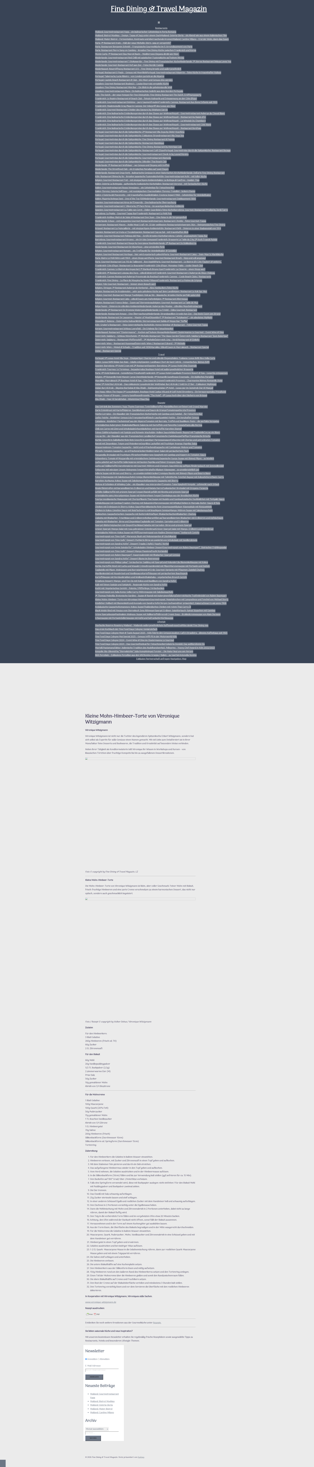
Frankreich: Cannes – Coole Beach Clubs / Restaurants (184, 277)
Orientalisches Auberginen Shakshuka (113, 425)
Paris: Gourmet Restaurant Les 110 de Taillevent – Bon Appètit (125, 262)
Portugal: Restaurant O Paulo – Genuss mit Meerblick (121, 72)
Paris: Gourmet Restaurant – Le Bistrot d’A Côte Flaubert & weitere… (188, 262)
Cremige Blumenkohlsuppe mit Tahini (152, 477)
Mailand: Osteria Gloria (101, 1405)
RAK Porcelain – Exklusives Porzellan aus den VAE (119, 655)
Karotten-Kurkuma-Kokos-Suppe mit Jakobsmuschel (121, 481)
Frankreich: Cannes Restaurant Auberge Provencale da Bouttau (126, 277)
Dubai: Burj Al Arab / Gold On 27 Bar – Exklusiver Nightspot (187, 384)
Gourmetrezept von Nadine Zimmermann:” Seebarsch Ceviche (168, 533)
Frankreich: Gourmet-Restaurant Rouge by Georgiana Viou (124, 243)
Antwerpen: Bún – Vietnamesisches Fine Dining (202, 225)
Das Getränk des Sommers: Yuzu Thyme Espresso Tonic (122, 407)
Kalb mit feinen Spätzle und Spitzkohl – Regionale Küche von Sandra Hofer (131, 585)
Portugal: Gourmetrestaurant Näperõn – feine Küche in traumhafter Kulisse (184, 72)
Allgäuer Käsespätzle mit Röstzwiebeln (193, 507)
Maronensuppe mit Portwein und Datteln (190, 566)
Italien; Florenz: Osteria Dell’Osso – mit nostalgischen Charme (125, 191)
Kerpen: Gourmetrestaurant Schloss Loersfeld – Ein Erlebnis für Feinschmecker (134, 329)
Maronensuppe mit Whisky (167, 503)
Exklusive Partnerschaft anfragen (153, 659)
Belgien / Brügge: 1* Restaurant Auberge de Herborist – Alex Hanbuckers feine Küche (136, 288)
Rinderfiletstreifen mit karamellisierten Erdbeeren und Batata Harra (129, 488)
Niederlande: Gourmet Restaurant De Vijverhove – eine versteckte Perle (130, 247)
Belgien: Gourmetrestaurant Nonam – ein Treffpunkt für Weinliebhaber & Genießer (136, 251)
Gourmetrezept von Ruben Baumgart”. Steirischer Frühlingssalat (195, 547)
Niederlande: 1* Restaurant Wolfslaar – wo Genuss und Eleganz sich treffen (132, 165)
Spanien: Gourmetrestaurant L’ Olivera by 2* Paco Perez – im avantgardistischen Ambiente (139, 206)
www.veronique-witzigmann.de (100, 1302)
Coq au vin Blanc (212, 432)
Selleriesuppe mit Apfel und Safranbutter (141, 618)
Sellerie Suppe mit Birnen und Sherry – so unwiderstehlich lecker (126, 473)
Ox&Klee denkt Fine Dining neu (193, 625)
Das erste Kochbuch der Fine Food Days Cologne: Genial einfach (126, 629)
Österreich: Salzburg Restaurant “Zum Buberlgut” (204, 336)
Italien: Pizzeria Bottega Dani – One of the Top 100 (119, 199)
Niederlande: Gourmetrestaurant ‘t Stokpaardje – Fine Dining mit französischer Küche (137, 61)
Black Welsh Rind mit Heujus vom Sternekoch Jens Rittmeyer (125, 610)
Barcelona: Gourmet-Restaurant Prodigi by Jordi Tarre (201, 210)
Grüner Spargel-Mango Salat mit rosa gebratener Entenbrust (125, 529)
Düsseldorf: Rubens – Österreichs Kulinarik (116, 321)
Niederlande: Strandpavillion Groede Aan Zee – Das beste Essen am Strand (184, 314)
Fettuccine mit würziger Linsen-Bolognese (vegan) (120, 470)
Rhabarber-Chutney (186, 514)
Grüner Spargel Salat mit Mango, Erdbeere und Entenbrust (185, 529)
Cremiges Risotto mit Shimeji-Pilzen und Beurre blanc (184, 473)
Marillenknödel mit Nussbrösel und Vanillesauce (118, 573)
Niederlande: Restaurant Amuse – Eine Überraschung (121, 314)
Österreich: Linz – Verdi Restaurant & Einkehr (177, 340)
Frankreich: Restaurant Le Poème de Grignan (180, 280)
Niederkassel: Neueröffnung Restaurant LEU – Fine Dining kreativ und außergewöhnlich (138, 69)
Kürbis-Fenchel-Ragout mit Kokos (187, 477)
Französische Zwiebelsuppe (168, 436)
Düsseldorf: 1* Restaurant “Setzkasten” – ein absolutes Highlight (181, 317)
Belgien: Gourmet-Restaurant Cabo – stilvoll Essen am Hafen (124, 299)
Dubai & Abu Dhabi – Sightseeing (143, 388)
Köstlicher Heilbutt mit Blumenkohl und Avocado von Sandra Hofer (127, 603)
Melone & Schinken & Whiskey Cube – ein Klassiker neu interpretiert (128, 484)
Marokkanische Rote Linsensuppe (157, 507)
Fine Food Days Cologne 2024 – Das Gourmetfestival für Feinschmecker (130, 644)
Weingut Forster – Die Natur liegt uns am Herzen (169, 651)
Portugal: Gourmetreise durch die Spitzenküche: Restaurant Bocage (197, 150)
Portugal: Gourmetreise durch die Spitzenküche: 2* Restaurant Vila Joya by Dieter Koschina (139, 132)
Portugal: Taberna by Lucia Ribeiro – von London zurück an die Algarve (129, 76)
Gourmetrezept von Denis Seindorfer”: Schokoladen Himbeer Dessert (129, 547)
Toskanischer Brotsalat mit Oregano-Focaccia (185, 488)
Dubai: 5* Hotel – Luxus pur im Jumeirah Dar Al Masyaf (186, 388)
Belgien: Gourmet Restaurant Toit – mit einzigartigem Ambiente (126, 180)
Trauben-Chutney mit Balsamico (138, 503)
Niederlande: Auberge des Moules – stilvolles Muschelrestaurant (170, 306)
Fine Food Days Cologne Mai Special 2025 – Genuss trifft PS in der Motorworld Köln (136, 637)
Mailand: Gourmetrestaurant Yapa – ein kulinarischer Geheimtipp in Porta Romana (135, 32)
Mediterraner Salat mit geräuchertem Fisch (167, 451)
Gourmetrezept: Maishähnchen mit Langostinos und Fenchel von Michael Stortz (189, 599)
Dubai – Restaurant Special (108, 351)
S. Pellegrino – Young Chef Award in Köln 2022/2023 (189, 648)
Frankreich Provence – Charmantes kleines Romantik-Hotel (193, 381)
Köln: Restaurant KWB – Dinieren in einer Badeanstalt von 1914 (190, 228)
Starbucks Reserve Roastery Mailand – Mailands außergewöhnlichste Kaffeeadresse (136, 625)
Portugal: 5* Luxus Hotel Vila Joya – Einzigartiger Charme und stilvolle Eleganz (133, 358)
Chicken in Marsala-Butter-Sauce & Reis (200, 503)
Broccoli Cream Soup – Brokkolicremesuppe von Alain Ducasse (190, 614)
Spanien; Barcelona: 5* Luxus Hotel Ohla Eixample (172, 366)
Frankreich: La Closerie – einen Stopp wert (184, 269)
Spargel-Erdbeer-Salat (166, 610)
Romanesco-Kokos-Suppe (131, 607)
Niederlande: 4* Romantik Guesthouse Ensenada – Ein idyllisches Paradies (177, 377)
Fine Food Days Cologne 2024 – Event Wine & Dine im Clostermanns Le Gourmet (134, 640)
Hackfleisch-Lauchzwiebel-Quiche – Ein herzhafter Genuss (170, 418)
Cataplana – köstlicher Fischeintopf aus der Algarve (120, 421)
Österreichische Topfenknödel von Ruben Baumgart (201, 596)
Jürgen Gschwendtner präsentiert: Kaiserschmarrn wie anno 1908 (193, 603)
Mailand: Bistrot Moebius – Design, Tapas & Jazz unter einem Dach (128, 35)
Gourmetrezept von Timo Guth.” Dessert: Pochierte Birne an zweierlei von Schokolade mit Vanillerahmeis (146, 540)
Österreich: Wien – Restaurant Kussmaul (115, 343)
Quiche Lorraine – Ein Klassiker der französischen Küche (123, 414)
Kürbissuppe (167, 618)
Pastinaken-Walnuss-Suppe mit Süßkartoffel (137, 614)
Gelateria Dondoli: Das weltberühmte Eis (185, 644)
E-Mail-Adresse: (93, 1366)
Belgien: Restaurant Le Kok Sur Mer (189, 291)
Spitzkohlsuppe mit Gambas (108, 503)
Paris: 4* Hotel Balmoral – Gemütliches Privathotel (119, 373)
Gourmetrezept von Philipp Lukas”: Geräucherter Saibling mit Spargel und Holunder (136, 562)
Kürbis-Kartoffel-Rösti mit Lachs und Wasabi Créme (120, 566)
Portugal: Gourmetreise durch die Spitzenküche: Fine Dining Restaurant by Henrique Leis (138, 147)
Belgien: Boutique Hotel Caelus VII (148, 392)
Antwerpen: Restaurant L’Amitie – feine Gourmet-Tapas (179, 221)
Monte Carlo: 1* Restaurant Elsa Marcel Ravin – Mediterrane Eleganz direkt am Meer (137, 54)
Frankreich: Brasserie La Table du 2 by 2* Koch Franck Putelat (186, 240)
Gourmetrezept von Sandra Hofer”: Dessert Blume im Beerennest (127, 559)
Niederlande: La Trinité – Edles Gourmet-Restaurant (171, 310)
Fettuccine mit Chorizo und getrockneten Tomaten (195, 440)
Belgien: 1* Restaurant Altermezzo (171, 299)
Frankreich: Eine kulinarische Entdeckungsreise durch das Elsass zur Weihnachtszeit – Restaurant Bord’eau (148, 128)
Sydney (141, 1457)
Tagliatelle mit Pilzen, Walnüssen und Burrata (117, 570)
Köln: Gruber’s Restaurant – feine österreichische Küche (122, 325)
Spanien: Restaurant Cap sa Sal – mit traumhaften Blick (161, 232)
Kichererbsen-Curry (214, 477)
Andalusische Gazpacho (106, 607)
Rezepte (161, 403)
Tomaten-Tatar (170, 484)
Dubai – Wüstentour (130, 399)
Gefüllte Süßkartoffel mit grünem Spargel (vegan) (119, 492)
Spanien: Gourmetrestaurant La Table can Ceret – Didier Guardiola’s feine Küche (134, 210)
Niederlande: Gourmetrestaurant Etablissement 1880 (170, 199)
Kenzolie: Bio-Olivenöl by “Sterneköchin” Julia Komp (120, 651)
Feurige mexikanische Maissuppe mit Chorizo (117, 499)
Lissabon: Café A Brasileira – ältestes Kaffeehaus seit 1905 (199, 633)
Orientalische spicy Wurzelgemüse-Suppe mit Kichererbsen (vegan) (128, 496)
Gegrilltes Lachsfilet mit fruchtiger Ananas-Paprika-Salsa (169, 444)
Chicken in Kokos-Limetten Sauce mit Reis (115, 510)
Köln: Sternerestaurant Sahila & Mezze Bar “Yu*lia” (162, 321)
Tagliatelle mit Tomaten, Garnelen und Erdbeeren (164, 522)
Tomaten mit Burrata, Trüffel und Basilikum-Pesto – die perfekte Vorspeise (182, 421)
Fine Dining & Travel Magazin (159, 9)
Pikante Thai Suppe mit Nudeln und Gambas (161, 499)
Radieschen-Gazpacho (106, 514)
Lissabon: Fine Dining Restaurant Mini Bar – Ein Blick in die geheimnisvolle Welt (133, 87)
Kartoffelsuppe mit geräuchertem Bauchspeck (165, 573)
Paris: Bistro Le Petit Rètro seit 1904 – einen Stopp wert (122, 258)
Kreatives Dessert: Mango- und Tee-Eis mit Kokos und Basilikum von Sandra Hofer (136, 581)
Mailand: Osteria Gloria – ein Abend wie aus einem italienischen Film (194, 35)
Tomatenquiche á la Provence (181, 410)
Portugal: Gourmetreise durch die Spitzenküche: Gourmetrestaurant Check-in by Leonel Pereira (142, 154)
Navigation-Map (178, 659)
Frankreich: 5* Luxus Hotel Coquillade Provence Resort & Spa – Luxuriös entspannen (186, 373)
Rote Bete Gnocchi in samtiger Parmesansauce (147, 440)
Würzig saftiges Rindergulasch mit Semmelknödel (199, 466)
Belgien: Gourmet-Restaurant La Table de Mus (175, 303)
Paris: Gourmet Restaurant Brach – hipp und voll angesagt (177, 258)
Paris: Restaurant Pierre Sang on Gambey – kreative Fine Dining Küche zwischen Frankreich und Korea (145, 50)
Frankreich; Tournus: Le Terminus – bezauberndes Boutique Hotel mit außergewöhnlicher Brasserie (144, 369)
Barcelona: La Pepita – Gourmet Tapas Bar (116, 213)
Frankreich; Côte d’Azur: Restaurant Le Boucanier (119, 266)
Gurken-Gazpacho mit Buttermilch (133, 514)
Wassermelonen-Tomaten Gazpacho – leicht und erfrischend (125, 447)
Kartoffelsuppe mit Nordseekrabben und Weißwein (120, 577)
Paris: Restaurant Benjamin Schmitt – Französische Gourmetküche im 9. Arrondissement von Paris (143, 47)
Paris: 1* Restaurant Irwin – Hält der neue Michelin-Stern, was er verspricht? (133, 43)
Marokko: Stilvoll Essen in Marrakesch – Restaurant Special (180, 347)
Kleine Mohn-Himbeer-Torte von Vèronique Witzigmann (122, 599)
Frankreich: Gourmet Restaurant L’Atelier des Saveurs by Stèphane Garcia (131, 110)
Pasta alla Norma (193, 425)
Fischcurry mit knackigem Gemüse (153, 510)
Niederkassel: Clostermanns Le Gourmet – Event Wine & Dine (194, 332)
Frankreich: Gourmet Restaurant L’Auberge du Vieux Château (185, 273)
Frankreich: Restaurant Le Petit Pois (154, 213)
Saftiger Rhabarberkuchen (163, 514)
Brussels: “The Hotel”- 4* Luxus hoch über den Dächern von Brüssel (174, 395)
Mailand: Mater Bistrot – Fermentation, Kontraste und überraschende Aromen (134, 39)
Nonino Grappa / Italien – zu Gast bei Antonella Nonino (170, 655)
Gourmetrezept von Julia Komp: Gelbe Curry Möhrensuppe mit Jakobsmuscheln (134, 592)
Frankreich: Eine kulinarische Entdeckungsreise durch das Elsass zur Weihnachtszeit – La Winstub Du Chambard (150, 121)
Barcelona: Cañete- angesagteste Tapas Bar (186, 236)
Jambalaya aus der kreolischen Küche (180, 496)
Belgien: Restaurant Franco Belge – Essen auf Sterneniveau (124, 303)
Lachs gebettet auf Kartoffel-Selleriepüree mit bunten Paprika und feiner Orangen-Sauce (138, 462)
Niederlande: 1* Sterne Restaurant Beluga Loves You (205, 61)
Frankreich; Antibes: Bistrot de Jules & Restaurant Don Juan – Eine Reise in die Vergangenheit (141, 217)
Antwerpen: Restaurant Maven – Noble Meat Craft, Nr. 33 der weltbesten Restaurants (137, 225)
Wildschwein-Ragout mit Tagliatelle (187, 432)
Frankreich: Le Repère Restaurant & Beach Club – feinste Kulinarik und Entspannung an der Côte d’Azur (146, 99)
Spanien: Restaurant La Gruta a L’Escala (114, 232)
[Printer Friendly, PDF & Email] (92, 1315)
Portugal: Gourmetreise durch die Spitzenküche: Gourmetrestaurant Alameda (133, 158)
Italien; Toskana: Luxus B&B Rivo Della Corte (193, 358)
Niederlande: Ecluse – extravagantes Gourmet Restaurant (123, 221)
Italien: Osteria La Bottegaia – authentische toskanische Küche (125, 184)
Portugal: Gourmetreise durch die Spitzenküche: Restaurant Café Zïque (129, 150)
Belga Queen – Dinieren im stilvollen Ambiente (117, 306)
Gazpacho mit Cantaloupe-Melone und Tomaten (178, 447)
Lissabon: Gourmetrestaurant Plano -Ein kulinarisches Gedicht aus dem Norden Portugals (139, 91)
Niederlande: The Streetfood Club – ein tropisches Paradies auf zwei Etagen (132, 169)
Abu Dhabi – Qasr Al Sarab (107, 399)
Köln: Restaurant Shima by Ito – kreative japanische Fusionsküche (127, 176)
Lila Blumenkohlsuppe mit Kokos (192, 562)
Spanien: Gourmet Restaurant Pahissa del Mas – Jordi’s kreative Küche (129, 236)
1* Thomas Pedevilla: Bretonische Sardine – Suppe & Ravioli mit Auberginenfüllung (135, 596)
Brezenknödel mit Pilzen (158, 566)
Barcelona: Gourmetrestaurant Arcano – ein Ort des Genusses (125, 240)
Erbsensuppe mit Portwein (108, 618)
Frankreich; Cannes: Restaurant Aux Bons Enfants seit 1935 (188, 102)
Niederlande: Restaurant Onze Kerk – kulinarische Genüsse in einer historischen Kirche (137, 173)
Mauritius (145, 399)
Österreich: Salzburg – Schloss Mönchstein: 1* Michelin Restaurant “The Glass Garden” (137, 336)
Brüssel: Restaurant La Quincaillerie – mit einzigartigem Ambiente (127, 228)
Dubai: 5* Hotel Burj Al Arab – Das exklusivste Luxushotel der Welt (127, 384)
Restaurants (161, 28)
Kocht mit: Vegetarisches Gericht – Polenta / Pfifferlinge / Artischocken (129, 588)
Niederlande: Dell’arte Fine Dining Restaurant (202, 173)
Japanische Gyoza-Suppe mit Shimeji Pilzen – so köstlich (186, 458)
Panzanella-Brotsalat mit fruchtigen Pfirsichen (118, 455)
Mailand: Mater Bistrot (101, 1409)
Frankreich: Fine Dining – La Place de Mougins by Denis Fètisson (126, 280)
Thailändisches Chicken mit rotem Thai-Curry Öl (167, 607)
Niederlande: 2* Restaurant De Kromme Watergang (120, 310)
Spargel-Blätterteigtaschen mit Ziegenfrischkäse (119, 525)
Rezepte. (157, 1323)
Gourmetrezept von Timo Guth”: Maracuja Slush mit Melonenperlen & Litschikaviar (136, 536)
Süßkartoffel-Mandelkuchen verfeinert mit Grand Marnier (179, 407)
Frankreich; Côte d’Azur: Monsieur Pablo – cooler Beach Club (173, 266)
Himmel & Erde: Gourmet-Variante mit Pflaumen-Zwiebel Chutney (172, 570)
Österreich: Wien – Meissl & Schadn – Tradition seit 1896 (123, 347)
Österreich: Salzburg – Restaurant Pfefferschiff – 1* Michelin (125, 340)
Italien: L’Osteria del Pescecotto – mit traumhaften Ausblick (123, 195)
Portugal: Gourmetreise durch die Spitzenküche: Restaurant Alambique (129, 143)
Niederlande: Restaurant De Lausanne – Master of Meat (122, 317)
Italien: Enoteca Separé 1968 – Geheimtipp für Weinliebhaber (181, 195)
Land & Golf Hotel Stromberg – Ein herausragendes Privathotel (195, 392)
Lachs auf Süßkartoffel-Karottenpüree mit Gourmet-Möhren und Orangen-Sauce (135, 466)
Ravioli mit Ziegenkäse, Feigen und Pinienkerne (118, 444)
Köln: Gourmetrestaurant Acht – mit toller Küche (183, 176)
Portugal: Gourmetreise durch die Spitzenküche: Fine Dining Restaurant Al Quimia (135, 139)
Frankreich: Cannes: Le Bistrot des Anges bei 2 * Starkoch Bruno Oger (129, 269)
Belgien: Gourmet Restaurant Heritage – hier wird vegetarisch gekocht (129, 254)
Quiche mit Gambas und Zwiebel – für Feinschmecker (177, 414)
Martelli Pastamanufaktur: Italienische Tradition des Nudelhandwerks (129, 648)
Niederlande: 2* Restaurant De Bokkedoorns (174, 243)
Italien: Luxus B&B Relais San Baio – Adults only (118, 362)
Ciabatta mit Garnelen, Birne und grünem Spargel (167, 525)
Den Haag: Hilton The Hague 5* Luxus (113, 392)
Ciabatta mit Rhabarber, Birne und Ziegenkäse (117, 522)
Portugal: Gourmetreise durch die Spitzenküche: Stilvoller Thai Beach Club (131, 162)
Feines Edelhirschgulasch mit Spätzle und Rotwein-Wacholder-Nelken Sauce (132, 432)
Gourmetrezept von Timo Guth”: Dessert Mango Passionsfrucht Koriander (131, 551)
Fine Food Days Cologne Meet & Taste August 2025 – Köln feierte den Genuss (133, 633)
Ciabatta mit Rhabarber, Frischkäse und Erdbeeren (120, 518)
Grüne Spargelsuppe (105, 614)
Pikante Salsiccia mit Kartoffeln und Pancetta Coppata (158, 425)
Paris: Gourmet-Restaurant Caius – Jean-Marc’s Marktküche (194, 254)
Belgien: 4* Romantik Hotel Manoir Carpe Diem (118, 377)
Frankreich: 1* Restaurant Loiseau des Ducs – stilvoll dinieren (125, 273)
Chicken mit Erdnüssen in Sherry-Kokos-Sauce (118, 507)
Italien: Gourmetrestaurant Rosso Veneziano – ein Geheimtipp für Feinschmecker (135, 188)
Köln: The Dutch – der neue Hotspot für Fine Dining (120, 95)
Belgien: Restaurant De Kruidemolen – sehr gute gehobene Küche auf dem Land (133, 291)
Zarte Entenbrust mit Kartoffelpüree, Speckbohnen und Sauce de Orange (131, 410)
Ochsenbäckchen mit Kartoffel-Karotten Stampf (158, 429)
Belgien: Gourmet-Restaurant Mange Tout (115, 295)
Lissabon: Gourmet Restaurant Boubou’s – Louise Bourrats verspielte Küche (132, 84)
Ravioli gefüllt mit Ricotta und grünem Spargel (166, 492)
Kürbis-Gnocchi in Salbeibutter (110, 440)
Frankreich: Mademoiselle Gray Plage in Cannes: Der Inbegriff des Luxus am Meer (135, 106)
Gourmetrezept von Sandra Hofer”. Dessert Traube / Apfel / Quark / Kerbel (132, 544)
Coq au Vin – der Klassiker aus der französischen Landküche (124, 436)
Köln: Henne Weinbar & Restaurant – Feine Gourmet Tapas (179, 325)
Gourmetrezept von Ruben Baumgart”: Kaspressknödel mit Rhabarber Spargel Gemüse (137, 555)
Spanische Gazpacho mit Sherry (162, 481)
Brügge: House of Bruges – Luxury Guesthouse (118, 395)
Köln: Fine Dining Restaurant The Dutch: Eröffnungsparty (173, 95)
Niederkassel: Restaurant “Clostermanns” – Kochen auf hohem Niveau (129, 332)
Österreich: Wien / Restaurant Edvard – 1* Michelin (160, 343)
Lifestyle (161, 622)
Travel (161, 355)
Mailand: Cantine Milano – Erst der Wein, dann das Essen (201, 39)
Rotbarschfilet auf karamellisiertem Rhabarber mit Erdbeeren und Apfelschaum (184, 518)
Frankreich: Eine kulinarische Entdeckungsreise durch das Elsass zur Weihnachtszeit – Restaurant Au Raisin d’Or (150, 117)
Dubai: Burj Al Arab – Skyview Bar (111, 388)
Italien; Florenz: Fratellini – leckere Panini (175, 191)
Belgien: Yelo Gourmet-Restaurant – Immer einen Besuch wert (125, 284)
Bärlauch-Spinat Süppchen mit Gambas (196, 610)
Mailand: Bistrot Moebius (102, 1401)
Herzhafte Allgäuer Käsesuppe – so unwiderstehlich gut (172, 470)
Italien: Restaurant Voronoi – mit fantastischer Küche (181, 184)
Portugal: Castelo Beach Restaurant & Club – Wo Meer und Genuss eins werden (134, 80)
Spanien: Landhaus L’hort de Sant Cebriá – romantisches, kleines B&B (175, 362)
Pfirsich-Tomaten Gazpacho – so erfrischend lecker (120, 451)
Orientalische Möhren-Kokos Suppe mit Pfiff (116, 533)
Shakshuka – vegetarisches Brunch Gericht (166, 577)
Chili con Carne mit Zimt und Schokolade (115, 429)
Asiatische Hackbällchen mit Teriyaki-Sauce (203, 499)
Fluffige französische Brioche (196, 436)
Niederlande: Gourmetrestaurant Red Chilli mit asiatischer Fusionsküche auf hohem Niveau (139, 58)
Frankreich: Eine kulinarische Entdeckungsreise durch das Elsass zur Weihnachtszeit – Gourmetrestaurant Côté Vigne (153, 125)
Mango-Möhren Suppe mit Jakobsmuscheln (191, 510)
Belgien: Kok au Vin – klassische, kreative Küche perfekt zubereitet (168, 295)
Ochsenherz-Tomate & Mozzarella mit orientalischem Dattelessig (127, 458)
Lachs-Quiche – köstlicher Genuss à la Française (118, 418)
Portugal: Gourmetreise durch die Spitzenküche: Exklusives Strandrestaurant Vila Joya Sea (139, 136)
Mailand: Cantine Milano (102, 1412)
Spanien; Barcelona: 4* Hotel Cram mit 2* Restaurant (121, 366)
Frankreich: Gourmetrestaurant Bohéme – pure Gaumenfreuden (127, 102)
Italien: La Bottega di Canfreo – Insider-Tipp (178, 180)
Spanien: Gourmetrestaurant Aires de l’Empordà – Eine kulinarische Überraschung (135, 202)
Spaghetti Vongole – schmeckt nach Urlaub (198, 484)
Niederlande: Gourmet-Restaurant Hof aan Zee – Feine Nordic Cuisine (129, 65)
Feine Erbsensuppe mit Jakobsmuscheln (114, 477)
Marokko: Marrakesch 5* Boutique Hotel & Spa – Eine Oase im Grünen (129, 381)
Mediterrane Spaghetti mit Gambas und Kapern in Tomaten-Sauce (173, 455)
